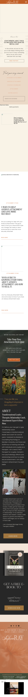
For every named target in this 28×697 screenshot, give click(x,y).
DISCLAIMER (4, 674)
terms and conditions (17, 674)
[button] (26, 2)
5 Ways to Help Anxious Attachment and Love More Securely (11, 210)
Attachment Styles (4, 105)
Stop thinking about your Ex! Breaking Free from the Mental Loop (14, 42)
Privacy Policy (10, 674)
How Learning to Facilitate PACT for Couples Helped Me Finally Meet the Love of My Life (20, 120)
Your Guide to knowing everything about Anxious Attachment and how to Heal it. (12, 282)
